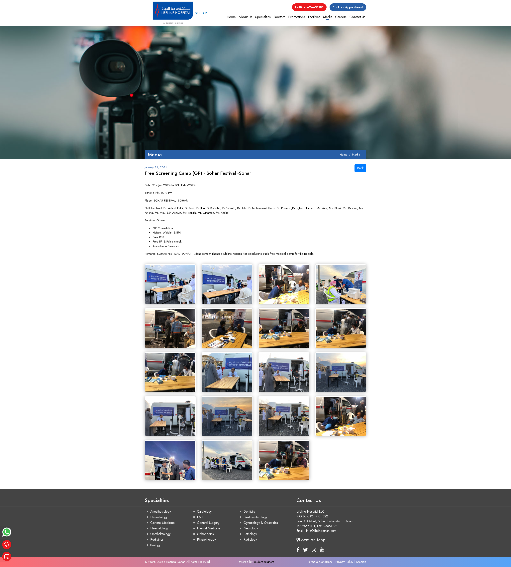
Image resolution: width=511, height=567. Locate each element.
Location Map (312, 539)
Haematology (159, 528)
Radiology (250, 539)
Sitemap (361, 562)
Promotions (296, 16)
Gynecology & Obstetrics (261, 522)
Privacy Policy (344, 562)
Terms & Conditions (320, 562)
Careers (341, 16)
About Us (245, 16)
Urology (155, 545)
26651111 (308, 526)
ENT (200, 517)
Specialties (263, 16)
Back (360, 168)
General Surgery (208, 522)
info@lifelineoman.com (321, 530)
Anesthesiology (160, 511)
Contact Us (357, 16)
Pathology (250, 534)
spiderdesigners (264, 562)
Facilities (314, 16)
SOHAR (201, 13)
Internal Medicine (208, 528)
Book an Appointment (348, 7)
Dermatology (158, 517)
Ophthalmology (160, 534)
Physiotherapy (206, 539)
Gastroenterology (255, 517)
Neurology (251, 528)
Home (231, 16)
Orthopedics (205, 534)
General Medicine (162, 522)
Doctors (279, 16)
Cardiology (204, 511)
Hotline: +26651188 (309, 7)
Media (327, 16)
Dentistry (249, 511)
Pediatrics (156, 539)
